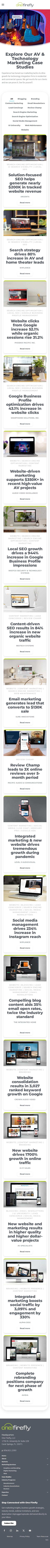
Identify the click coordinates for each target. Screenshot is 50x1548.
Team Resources (42, 1536)
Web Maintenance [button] (33, 125)
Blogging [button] (22, 99)
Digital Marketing (9, 1471)
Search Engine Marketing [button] (25, 112)
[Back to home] (25, 4)
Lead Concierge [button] (15, 108)
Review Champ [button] (35, 108)
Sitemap (10, 1536)
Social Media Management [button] (25, 121)
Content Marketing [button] (14, 103)
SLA (47, 1540)
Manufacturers (8, 1483)
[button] (3, 4)
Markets (5, 1462)
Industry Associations (11, 1486)
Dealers (6, 1489)
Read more (25, 202)
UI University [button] (14, 125)
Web (5, 1473)
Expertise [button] (5, 1492)
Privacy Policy (25, 1536)
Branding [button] (35, 99)
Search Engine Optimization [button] (25, 116)
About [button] (4, 1458)
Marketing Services (9, 1464)
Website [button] (25, 130)
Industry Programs (8, 1480)
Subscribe (9, 1523)
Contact (5, 1495)
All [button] (11, 99)
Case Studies (6, 1477)
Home (4, 1456)
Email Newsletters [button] (36, 103)
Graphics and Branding (11, 1468)
